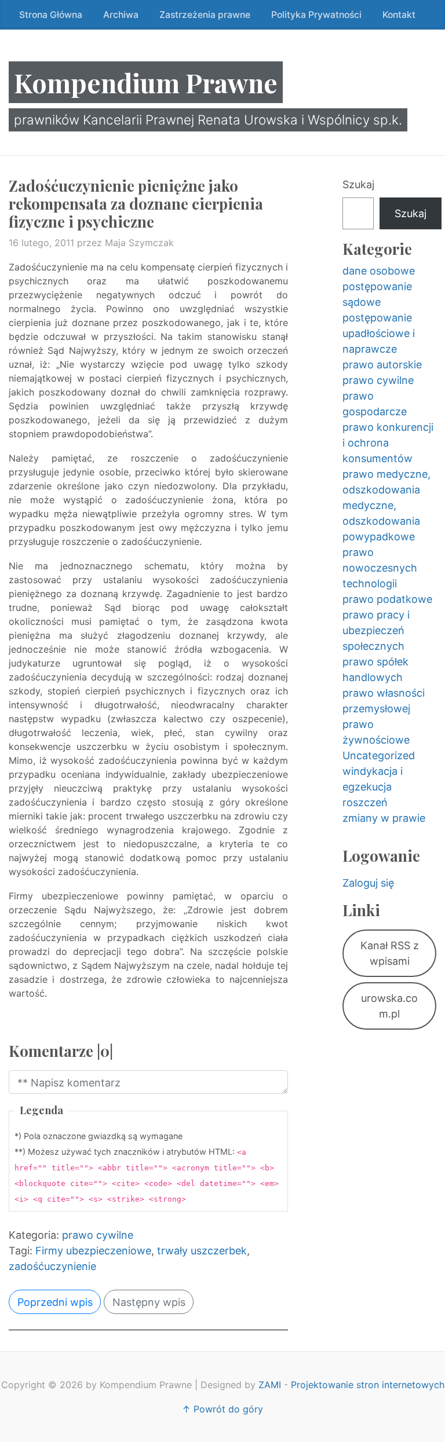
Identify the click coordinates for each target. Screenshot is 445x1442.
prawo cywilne (97, 1235)
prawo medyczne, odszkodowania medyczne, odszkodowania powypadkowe (386, 505)
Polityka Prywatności (316, 14)
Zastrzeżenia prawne (204, 14)
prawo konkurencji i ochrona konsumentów (387, 442)
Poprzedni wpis (55, 1302)
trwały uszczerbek (202, 1251)
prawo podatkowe (387, 599)
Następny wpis (148, 1302)
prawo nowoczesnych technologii (379, 568)
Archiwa (120, 14)
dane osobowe (378, 271)
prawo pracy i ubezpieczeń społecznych (376, 630)
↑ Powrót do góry (222, 1409)
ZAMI (269, 1384)
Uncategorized (378, 755)
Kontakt (398, 14)
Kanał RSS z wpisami (389, 953)
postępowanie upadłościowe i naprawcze (378, 333)
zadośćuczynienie (52, 1266)
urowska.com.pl (389, 1006)
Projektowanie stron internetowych (367, 1384)
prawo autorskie (382, 364)
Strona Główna (50, 14)
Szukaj (358, 184)
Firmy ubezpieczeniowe (93, 1251)
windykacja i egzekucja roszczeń (372, 786)
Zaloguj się (368, 883)
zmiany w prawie (383, 818)
